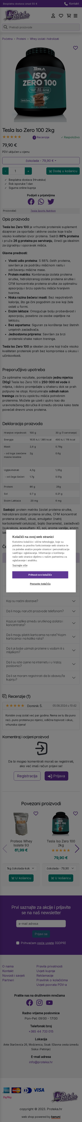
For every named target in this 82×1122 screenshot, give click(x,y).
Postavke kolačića (40, 584)
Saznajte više (19, 565)
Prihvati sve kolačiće (40, 575)
